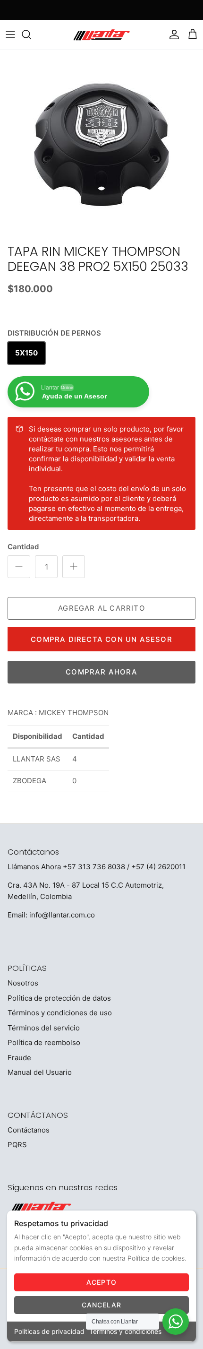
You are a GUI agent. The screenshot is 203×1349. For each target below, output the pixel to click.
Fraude (19, 1057)
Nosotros (23, 982)
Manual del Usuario (40, 1072)
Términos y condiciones (125, 1331)
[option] (101, 144)
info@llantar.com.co (62, 914)
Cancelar (102, 1305)
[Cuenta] (171, 34)
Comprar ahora (101, 671)
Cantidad (23, 546)
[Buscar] (31, 34)
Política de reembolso (44, 1042)
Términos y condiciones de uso (60, 1012)
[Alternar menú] (10, 34)
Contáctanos (29, 1129)
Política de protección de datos (59, 998)
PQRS (17, 1144)
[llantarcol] (101, 35)
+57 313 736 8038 (94, 866)
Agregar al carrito (101, 608)
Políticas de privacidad (49, 1331)
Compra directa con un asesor (101, 639)
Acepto (101, 1282)
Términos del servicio (44, 1027)
